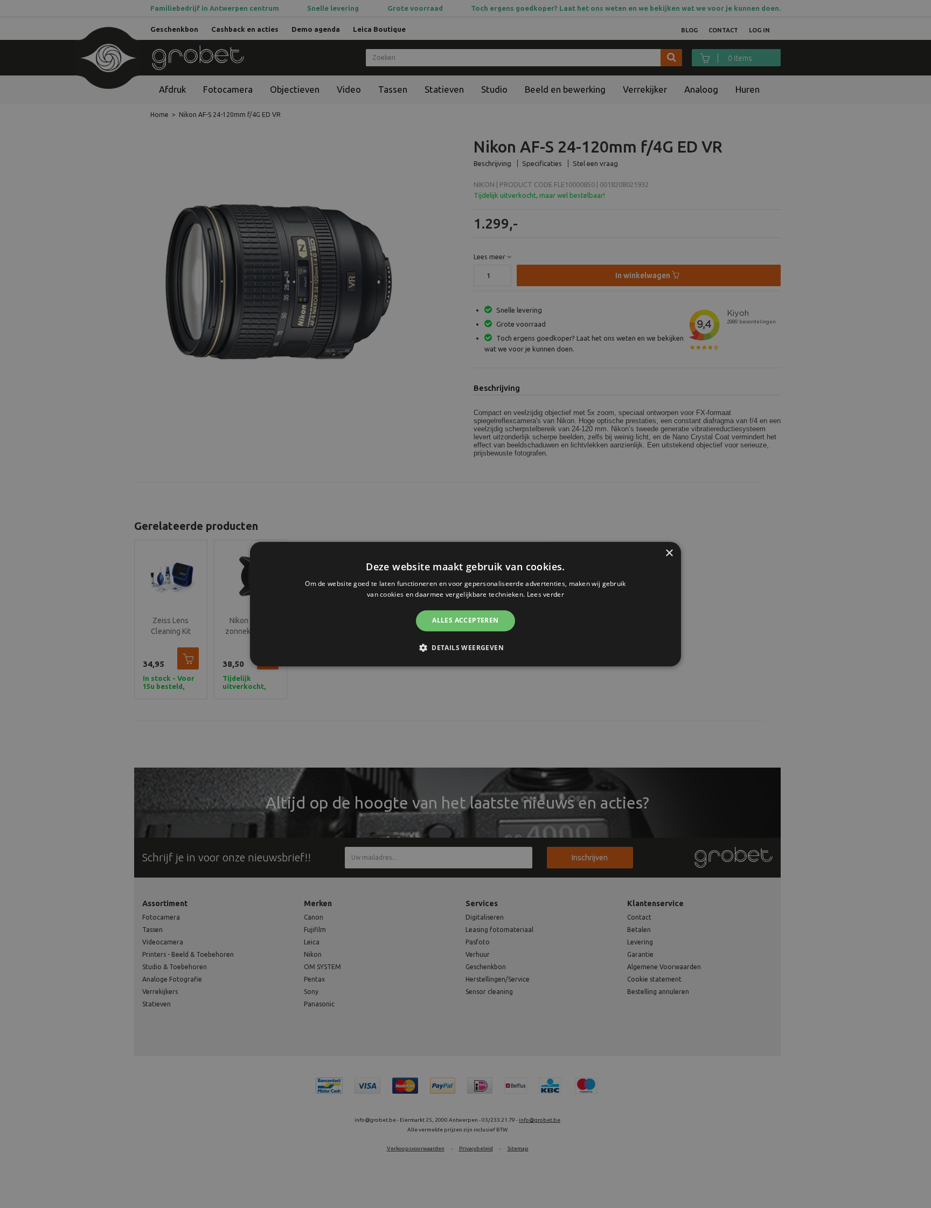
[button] (465, 647)
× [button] (669, 553)
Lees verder (545, 594)
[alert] (465, 604)
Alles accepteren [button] (465, 620)
